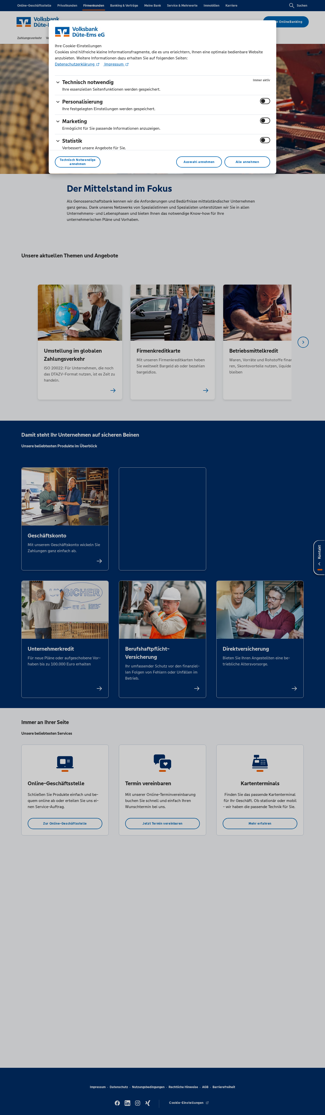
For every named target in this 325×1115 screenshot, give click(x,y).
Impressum (114, 64)
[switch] (265, 101)
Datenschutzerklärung (75, 64)
